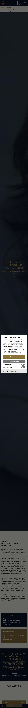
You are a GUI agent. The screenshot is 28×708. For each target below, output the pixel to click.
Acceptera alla (14, 356)
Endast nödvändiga (14, 361)
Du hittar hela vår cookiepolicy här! (12, 352)
